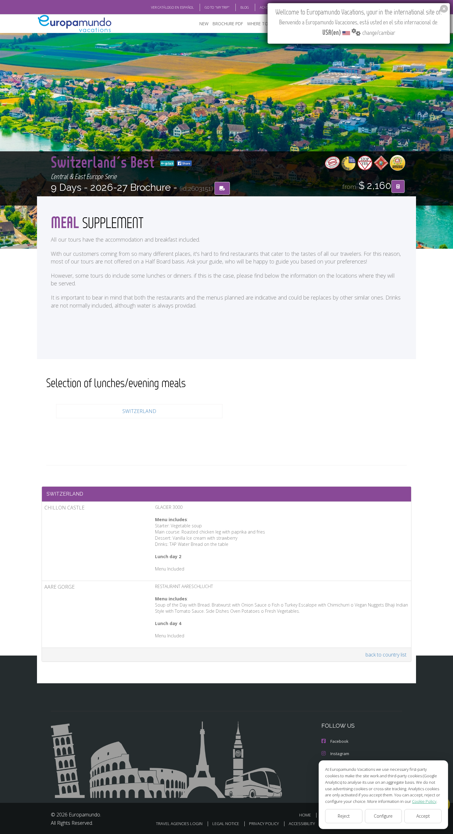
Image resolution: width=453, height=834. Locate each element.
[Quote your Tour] (398, 186)
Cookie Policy (424, 801)
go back (169, 163)
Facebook (339, 741)
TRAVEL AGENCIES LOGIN (179, 823)
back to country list (385, 654)
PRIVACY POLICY (264, 823)
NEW (204, 24)
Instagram (339, 753)
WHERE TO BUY (262, 24)
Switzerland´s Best (104, 162)
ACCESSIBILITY (302, 823)
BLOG (244, 7)
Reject (344, 816)
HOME (305, 815)
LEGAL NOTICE (225, 823)
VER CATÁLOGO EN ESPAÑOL (172, 7)
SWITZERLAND (139, 411)
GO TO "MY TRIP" (217, 7)
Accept (423, 816)
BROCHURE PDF (228, 24)
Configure (383, 816)
